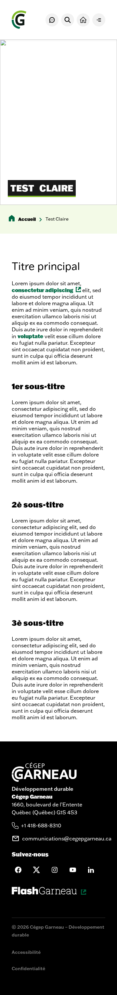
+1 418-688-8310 (41, 825)
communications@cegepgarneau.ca (66, 838)
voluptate (30, 336)
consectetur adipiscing (46, 290)
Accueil (27, 219)
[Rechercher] (67, 19)
